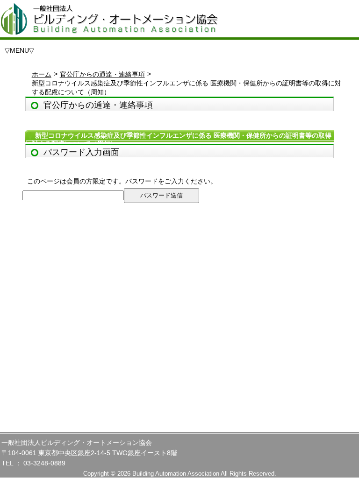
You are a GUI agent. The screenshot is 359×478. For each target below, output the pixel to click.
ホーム (41, 74)
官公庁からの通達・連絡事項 (102, 74)
